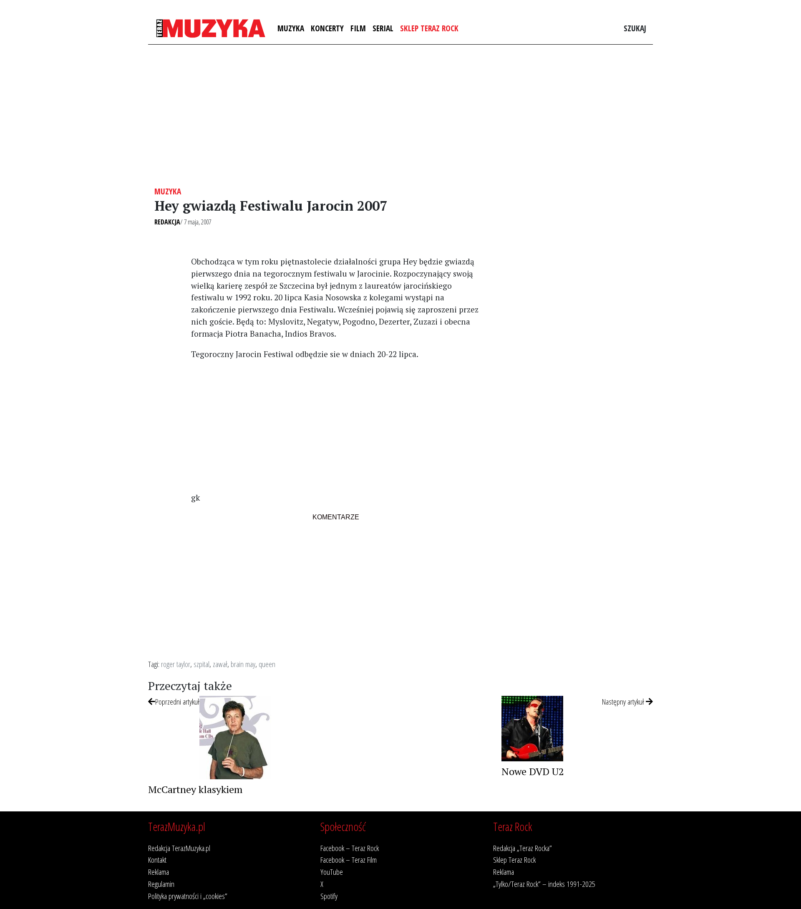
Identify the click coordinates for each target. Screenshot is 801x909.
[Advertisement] (400, 115)
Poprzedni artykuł (177, 701)
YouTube (331, 871)
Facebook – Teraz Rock (349, 848)
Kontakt (157, 859)
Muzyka (290, 28)
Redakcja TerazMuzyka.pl (179, 848)
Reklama (158, 871)
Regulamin (161, 883)
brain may (243, 664)
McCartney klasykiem (195, 789)
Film (358, 28)
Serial (383, 28)
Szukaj (635, 28)
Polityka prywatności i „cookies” (187, 895)
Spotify (329, 895)
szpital (201, 664)
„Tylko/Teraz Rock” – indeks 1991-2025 (544, 883)
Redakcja (167, 222)
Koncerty (327, 28)
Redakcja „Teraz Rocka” (522, 848)
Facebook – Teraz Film (348, 859)
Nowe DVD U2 (532, 771)
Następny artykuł (624, 701)
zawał (220, 664)
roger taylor (175, 664)
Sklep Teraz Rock (429, 28)
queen (267, 664)
